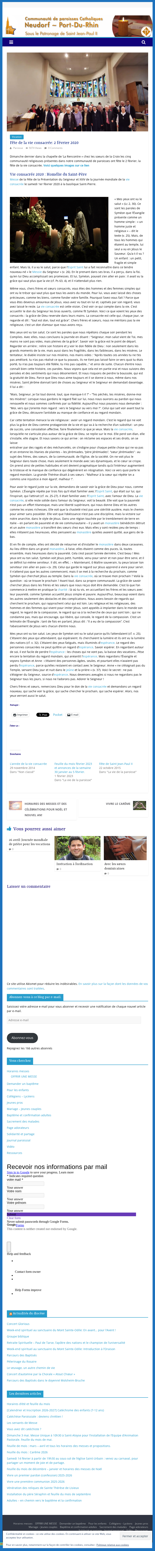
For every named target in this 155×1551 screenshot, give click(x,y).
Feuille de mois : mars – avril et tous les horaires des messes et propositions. (59, 1446)
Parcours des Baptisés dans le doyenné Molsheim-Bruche (46, 1380)
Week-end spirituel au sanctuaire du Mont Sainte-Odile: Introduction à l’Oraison (61, 1349)
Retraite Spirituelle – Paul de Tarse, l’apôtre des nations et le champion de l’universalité (66, 1343)
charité (62, 589)
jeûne (70, 670)
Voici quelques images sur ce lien (66, 165)
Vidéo (10, 1146)
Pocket (57, 715)
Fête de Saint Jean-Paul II (116, 764)
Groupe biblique (18, 1336)
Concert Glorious (18, 1324)
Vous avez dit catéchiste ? (24, 1429)
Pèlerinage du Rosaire (22, 1361)
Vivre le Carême (118, 804)
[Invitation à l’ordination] (77, 838)
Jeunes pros (15, 1102)
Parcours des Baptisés (22, 1355)
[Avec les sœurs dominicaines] (125, 838)
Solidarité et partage (21, 1134)
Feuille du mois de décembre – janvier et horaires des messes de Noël (54, 1469)
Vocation (17, 136)
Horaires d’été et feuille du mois (28, 1404)
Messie (37, 272)
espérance (108, 643)
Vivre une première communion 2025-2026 (36, 1481)
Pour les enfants (18, 1090)
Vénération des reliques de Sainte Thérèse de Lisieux (43, 1488)
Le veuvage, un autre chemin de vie (31, 1368)
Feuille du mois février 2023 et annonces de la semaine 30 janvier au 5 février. (73, 768)
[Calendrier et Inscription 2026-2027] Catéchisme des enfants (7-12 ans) (55, 1410)
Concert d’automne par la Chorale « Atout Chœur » (41, 1374)
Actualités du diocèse (29, 1313)
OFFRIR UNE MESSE (24, 1076)
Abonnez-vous (22, 1038)
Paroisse (18, 148)
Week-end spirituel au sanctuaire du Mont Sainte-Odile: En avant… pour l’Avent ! (61, 1330)
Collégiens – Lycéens (21, 1096)
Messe (14, 179)
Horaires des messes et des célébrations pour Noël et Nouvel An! (46, 809)
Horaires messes (18, 1071)
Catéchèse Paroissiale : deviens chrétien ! (35, 1416)
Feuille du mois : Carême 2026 (27, 1452)
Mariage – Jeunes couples (24, 1109)
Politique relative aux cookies (112, 1545)
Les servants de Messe (22, 1423)
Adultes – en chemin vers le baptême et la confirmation (44, 1500)
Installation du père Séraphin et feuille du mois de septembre (49, 1494)
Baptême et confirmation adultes (29, 1115)
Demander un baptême (23, 1084)
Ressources (14, 1153)
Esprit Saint (75, 267)
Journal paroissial (18, 1140)
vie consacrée (50, 306)
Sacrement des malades (23, 1121)
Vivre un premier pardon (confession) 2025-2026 (39, 1475)
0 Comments (55, 148)
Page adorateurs (18, 1128)
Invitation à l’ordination (75, 864)
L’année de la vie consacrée (28, 764)
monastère (112, 523)
